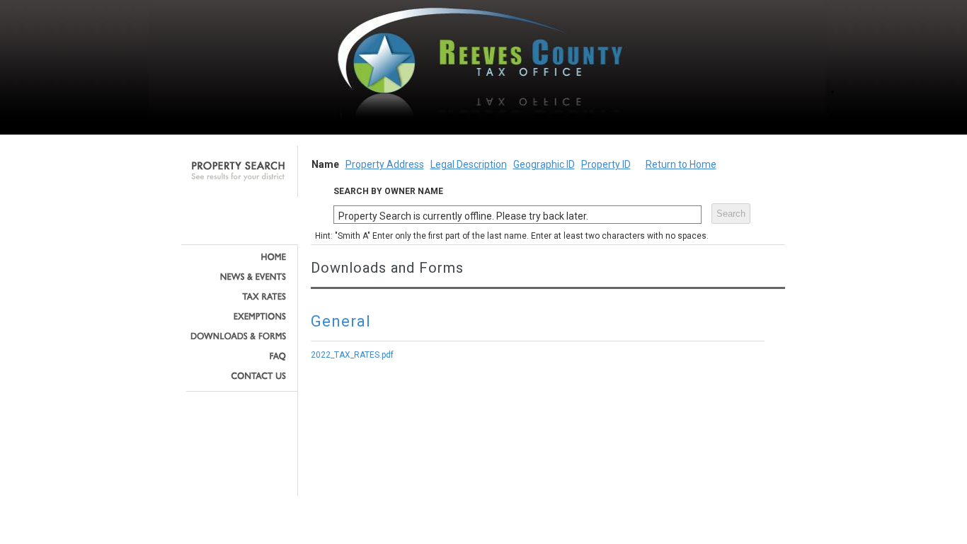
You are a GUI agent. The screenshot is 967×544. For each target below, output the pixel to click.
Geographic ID (544, 164)
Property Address (384, 164)
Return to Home (681, 164)
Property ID (606, 164)
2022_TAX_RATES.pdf (352, 355)
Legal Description (468, 164)
